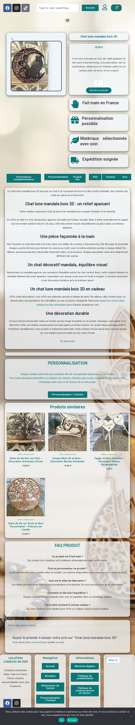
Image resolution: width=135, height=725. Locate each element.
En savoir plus (67, 341)
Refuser (72, 720)
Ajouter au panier (98, 90)
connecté (36, 642)
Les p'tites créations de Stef (16, 659)
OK (61, 720)
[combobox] (57, 8)
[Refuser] (131, 716)
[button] (67, 20)
